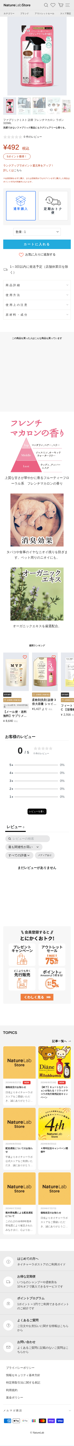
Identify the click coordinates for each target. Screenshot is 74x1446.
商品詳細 (13, 285)
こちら (18, 170)
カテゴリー (9, 13)
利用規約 (11, 1389)
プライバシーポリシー (20, 1367)
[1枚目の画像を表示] (9, 106)
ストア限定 (65, 13)
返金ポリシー (14, 1397)
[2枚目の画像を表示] (24, 106)
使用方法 (13, 295)
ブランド (24, 13)
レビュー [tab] (15, 827)
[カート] (60, 5)
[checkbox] (45, 855)
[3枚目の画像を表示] (39, 106)
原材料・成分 (17, 314)
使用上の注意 (17, 304)
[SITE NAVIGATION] (67, 5)
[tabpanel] (37, 872)
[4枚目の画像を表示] (53, 106)
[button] (37, 765)
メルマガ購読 (13, 1410)
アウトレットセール (44, 13)
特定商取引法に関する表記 (23, 1382)
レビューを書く (37, 811)
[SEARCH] (46, 5)
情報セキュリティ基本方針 (23, 1375)
